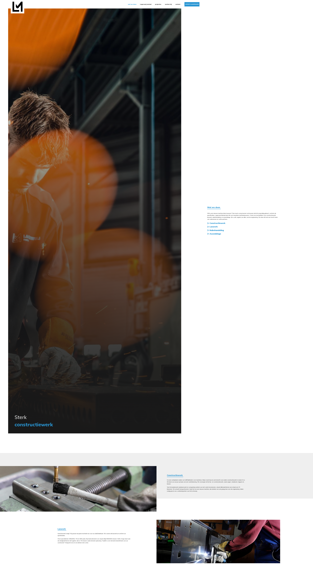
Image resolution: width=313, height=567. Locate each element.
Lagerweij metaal (145, 4)
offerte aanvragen (192, 4)
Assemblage (215, 234)
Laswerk (214, 226)
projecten (158, 4)
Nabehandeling (217, 230)
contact (177, 4)
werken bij (168, 4)
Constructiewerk (217, 223)
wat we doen (132, 4)
